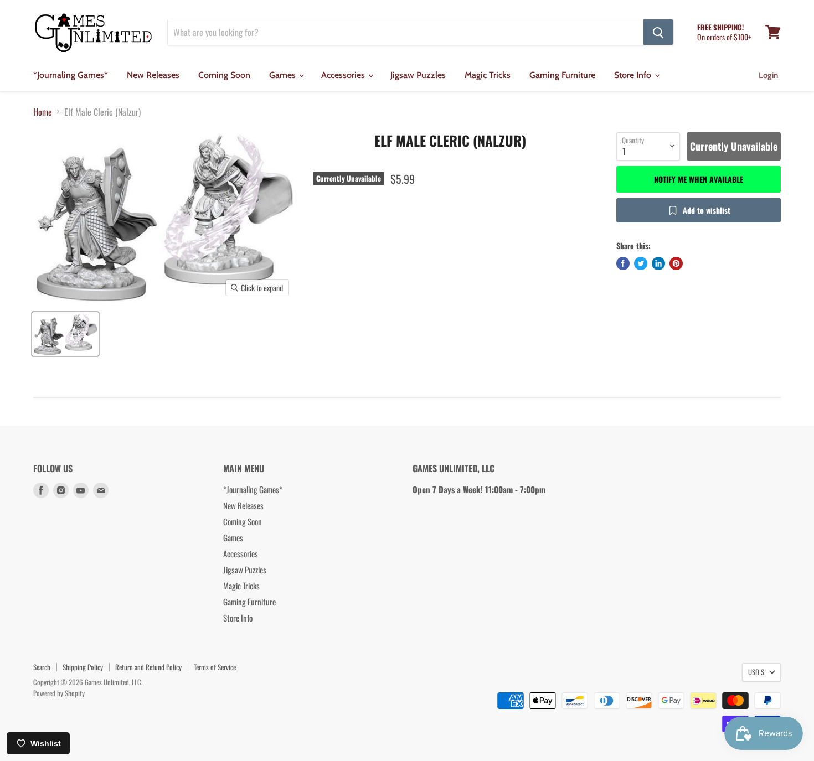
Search (41, 666)
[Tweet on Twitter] (640, 263)
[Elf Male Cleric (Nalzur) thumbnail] (65, 334)
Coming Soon (224, 75)
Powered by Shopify (59, 692)
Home (42, 112)
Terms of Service (215, 666)
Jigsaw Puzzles (418, 75)
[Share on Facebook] (623, 263)
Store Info (633, 75)
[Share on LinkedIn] (658, 263)
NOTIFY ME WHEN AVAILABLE (698, 179)
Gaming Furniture (562, 75)
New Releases (153, 75)
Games (283, 75)
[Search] (658, 32)
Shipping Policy (83, 666)
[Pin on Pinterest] (676, 263)
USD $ (756, 671)
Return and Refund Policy (148, 666)
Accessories (344, 75)
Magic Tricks (488, 75)
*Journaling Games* (70, 75)
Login (768, 75)
